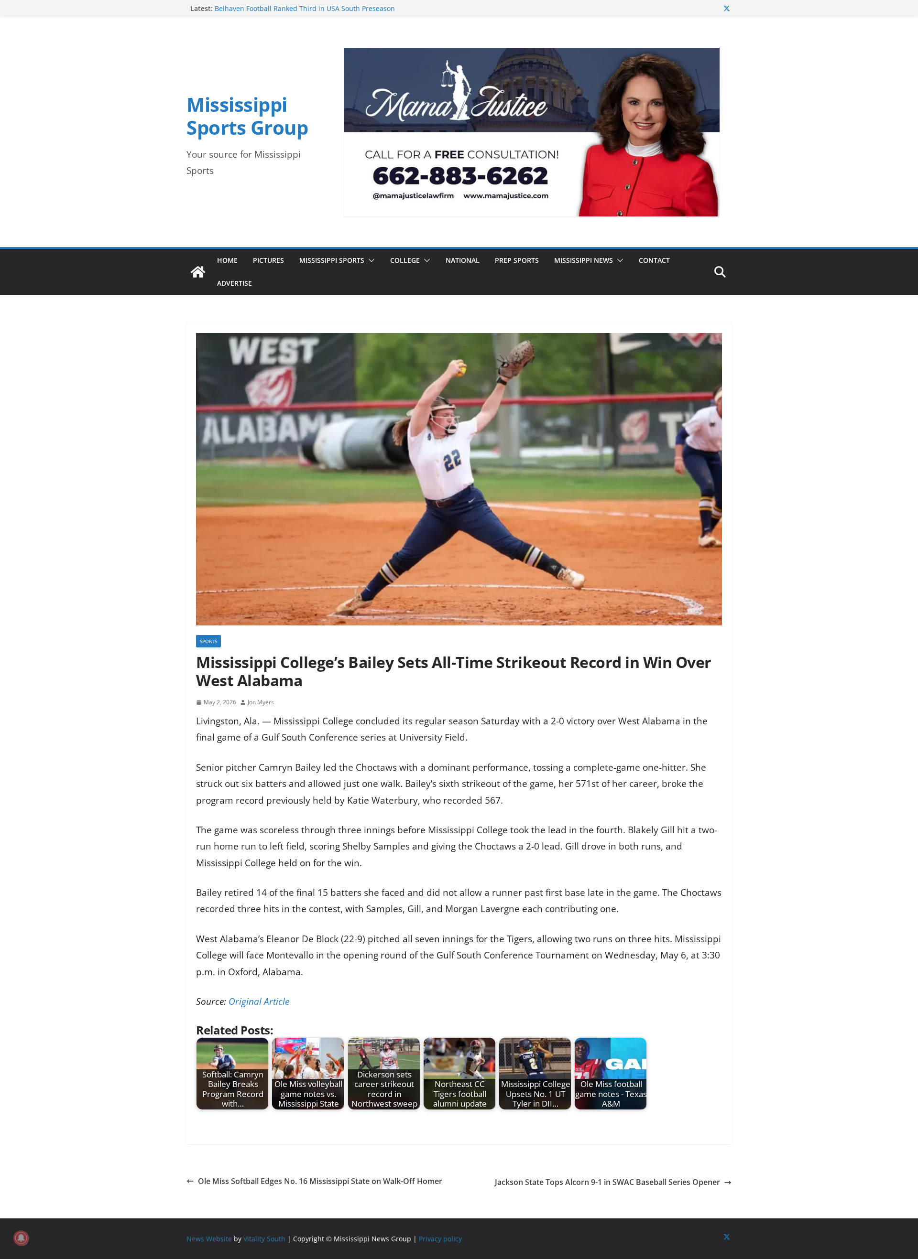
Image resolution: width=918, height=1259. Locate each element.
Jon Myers (261, 702)
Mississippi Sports (331, 260)
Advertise (234, 283)
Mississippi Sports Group (247, 115)
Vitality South (264, 1238)
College (405, 260)
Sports (208, 641)
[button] (369, 260)
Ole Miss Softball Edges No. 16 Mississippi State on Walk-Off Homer (320, 1181)
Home (227, 260)
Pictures (268, 260)
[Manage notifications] (21, 1238)
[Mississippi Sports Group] (197, 271)
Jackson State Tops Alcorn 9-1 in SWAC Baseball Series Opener (607, 1182)
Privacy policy (440, 1238)
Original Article (259, 1001)
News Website (209, 1238)
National (463, 260)
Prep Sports (517, 260)
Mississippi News (583, 260)
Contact (654, 260)
